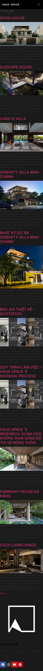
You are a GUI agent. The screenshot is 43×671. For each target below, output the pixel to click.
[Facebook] (3, 664)
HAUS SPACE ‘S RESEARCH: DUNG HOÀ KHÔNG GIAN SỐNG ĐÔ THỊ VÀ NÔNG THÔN (21, 436)
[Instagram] (8, 664)
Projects (20, 651)
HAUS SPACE (10, 4)
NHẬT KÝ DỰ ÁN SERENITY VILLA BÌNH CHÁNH (19, 237)
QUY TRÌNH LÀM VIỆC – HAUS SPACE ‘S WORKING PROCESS (21, 371)
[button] (39, 4)
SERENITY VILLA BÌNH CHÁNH (19, 174)
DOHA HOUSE (12, 18)
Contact (35, 651)
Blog (5, 656)
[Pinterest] (20, 664)
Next (3, 593)
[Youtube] (14, 664)
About (6, 651)
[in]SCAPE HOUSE (16, 67)
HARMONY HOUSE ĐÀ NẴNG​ (19, 493)
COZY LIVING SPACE (18, 545)
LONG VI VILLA (13, 118)
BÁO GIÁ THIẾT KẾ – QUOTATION (17, 311)
